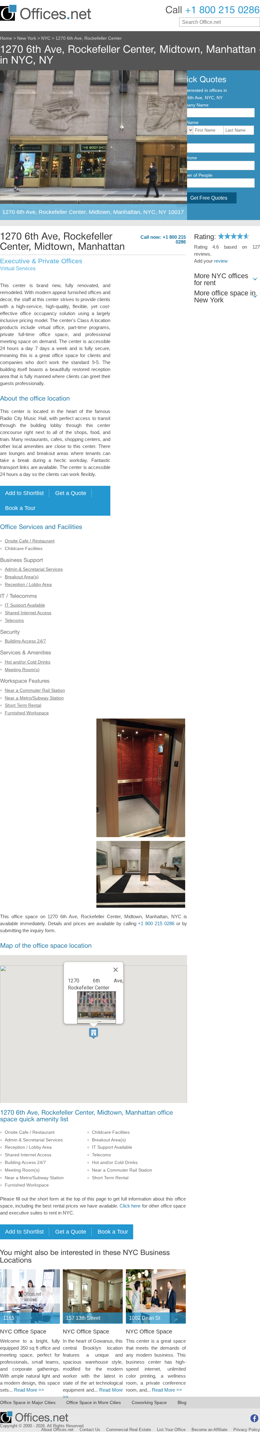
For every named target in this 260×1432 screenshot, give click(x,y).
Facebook (254, 1418)
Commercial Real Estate (128, 1430)
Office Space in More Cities (93, 1402)
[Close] (115, 969)
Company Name (192, 105)
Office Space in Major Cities (27, 1402)
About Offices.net (57, 1430)
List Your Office (171, 1430)
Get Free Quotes (208, 198)
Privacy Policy (246, 1430)
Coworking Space (149, 1402)
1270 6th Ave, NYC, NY (199, 97)
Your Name (187, 122)
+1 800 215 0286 (156, 923)
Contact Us (90, 1430)
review (221, 261)
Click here (130, 1205)
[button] (93, 1033)
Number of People (194, 175)
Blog (182, 1402)
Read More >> (29, 1390)
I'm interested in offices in (201, 90)
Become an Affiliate (209, 1430)
